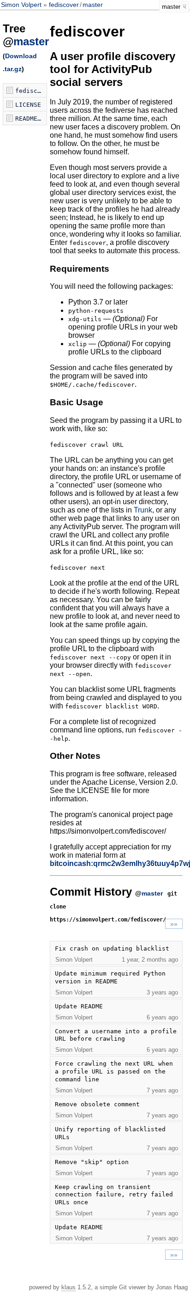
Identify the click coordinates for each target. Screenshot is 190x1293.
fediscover (64, 4)
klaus (68, 1287)
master (93, 4)
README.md (31, 118)
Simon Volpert (22, 4)
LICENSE (28, 104)
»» (174, 923)
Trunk (143, 510)
